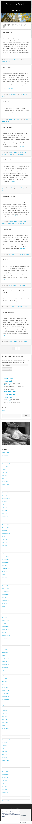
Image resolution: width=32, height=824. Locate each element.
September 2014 (6, 498)
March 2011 (5, 617)
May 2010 (4, 646)
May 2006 (4, 786)
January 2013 (5, 556)
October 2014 (5, 495)
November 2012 (5, 562)
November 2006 (5, 768)
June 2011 (4, 609)
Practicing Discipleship (23, 254)
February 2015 (5, 484)
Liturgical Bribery (8, 127)
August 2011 (5, 603)
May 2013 (4, 545)
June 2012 (4, 577)
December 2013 (5, 524)
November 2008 (5, 699)
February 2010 (5, 655)
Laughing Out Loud (7, 154)
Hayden (25, 189)
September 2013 (6, 533)
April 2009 (4, 684)
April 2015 (4, 478)
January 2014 (5, 522)
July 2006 (4, 780)
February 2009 (5, 690)
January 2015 (5, 487)
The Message (7, 229)
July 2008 (4, 710)
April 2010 (4, 649)
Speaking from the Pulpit (18, 223)
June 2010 (4, 644)
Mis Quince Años (8, 160)
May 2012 (4, 580)
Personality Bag (7, 32)
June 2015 (4, 472)
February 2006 (5, 795)
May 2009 (4, 681)
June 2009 (4, 678)
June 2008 (4, 713)
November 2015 (5, 458)
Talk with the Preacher (16, 4)
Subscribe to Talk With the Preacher (12, 356)
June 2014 (4, 507)
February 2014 (5, 519)
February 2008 (5, 725)
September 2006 (6, 774)
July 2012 (4, 574)
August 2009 (5, 673)
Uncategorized (12, 94)
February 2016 (5, 452)
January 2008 (5, 728)
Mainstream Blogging (9, 196)
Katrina (24, 94)
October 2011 (5, 597)
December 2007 (5, 731)
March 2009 (5, 687)
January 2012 (5, 591)
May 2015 (4, 475)
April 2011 (4, 615)
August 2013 (5, 536)
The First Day (6, 102)
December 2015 (5, 455)
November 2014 (5, 492)
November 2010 (5, 629)
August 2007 (5, 742)
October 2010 (5, 632)
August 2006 (5, 777)
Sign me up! (7, 369)
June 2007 (4, 748)
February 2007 (5, 760)
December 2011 (5, 594)
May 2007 (4, 751)
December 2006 (5, 766)
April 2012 (4, 583)
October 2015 (5, 461)
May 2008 (4, 716)
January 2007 (5, 763)
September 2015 (6, 463)
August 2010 (5, 638)
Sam (9, 61)
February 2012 (5, 588)
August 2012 (5, 571)
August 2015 (5, 466)
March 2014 (5, 516)
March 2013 (5, 551)
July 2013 (4, 539)
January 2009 (5, 693)
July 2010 (4, 641)
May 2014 (4, 510)
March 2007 (5, 757)
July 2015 (4, 469)
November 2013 (5, 527)
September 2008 (6, 705)
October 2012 (5, 565)
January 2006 (5, 798)
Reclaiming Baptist (6, 223)
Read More (5, 54)
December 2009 (5, 661)
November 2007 (5, 734)
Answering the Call (13, 285)
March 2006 (5, 792)
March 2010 (5, 652)
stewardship (21, 154)
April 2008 (4, 719)
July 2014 (4, 504)
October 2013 (5, 530)
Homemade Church (8, 312)
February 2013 (5, 554)
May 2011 (4, 612)
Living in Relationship (14, 59)
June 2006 (4, 783)
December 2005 (5, 800)
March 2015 (5, 481)
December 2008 (5, 696)
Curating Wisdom (22, 152)
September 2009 (6, 670)
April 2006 (4, 789)
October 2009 (5, 667)
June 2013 (4, 542)
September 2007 (6, 739)
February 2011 (5, 620)
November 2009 (5, 664)
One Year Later (7, 67)
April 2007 (4, 754)
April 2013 (4, 548)
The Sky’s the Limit (8, 260)
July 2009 (4, 676)
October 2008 (5, 702)
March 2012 (5, 585)
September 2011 (6, 600)
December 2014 (5, 490)
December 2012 (5, 559)
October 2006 (5, 771)
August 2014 (5, 501)
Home (3, 410)
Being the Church (13, 152)
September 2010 (6, 635)
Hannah (27, 119)
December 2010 (5, 626)
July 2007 (4, 745)
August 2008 (5, 707)
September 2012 (6, 568)
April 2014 (4, 513)
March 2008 (5, 722)
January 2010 (5, 658)
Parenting (4, 61)
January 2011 (5, 623)
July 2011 (4, 606)
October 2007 (5, 737)
